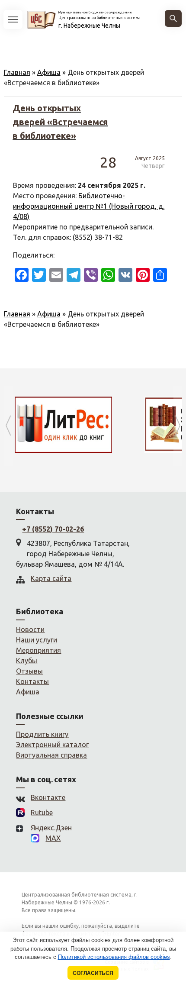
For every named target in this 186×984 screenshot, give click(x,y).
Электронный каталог (52, 744)
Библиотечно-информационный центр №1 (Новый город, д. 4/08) (88, 206)
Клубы (26, 661)
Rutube (42, 812)
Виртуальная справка (51, 755)
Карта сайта (51, 578)
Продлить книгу (42, 734)
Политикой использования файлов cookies (114, 957)
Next (177, 426)
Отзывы (29, 671)
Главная (17, 72)
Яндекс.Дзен (51, 828)
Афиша (49, 72)
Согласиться (93, 973)
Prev (8, 426)
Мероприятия (38, 650)
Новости (30, 629)
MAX (53, 838)
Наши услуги (36, 640)
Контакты (32, 681)
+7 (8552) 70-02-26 (53, 529)
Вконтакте (48, 797)
